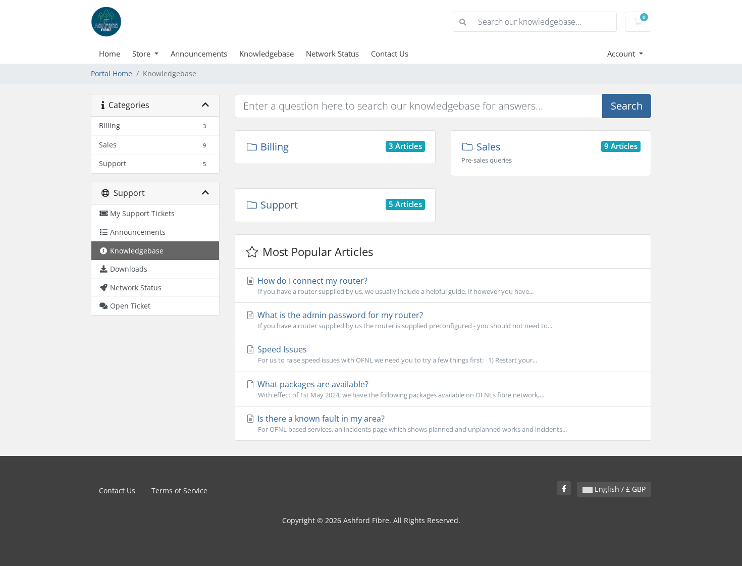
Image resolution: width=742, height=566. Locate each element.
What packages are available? (399, 389)
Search (627, 106)
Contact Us (389, 53)
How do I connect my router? (394, 285)
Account (622, 53)
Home (109, 53)
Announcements (199, 53)
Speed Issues (396, 354)
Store (142, 53)
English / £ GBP (619, 489)
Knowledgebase (266, 53)
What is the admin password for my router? (403, 320)
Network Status (332, 53)
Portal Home (111, 73)
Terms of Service (179, 490)
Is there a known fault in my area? (411, 423)
